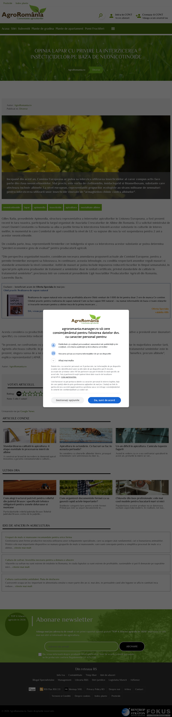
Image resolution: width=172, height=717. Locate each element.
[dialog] (86, 358)
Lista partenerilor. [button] (69, 377)
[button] (86, 360)
